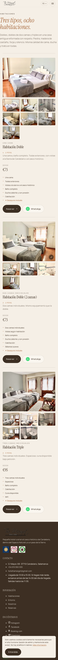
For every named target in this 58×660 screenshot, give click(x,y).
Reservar (10, 209)
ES (43, 3)
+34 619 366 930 (15, 567)
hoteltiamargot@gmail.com (20, 571)
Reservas (12, 608)
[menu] (52, 3)
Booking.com (16, 631)
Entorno (11, 600)
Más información (39, 645)
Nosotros (12, 604)
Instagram (15, 623)
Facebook (15, 627)
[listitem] (11, 105)
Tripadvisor (15, 635)
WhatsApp (36, 209)
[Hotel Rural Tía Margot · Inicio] (9, 3)
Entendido (13, 652)
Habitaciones (14, 596)
